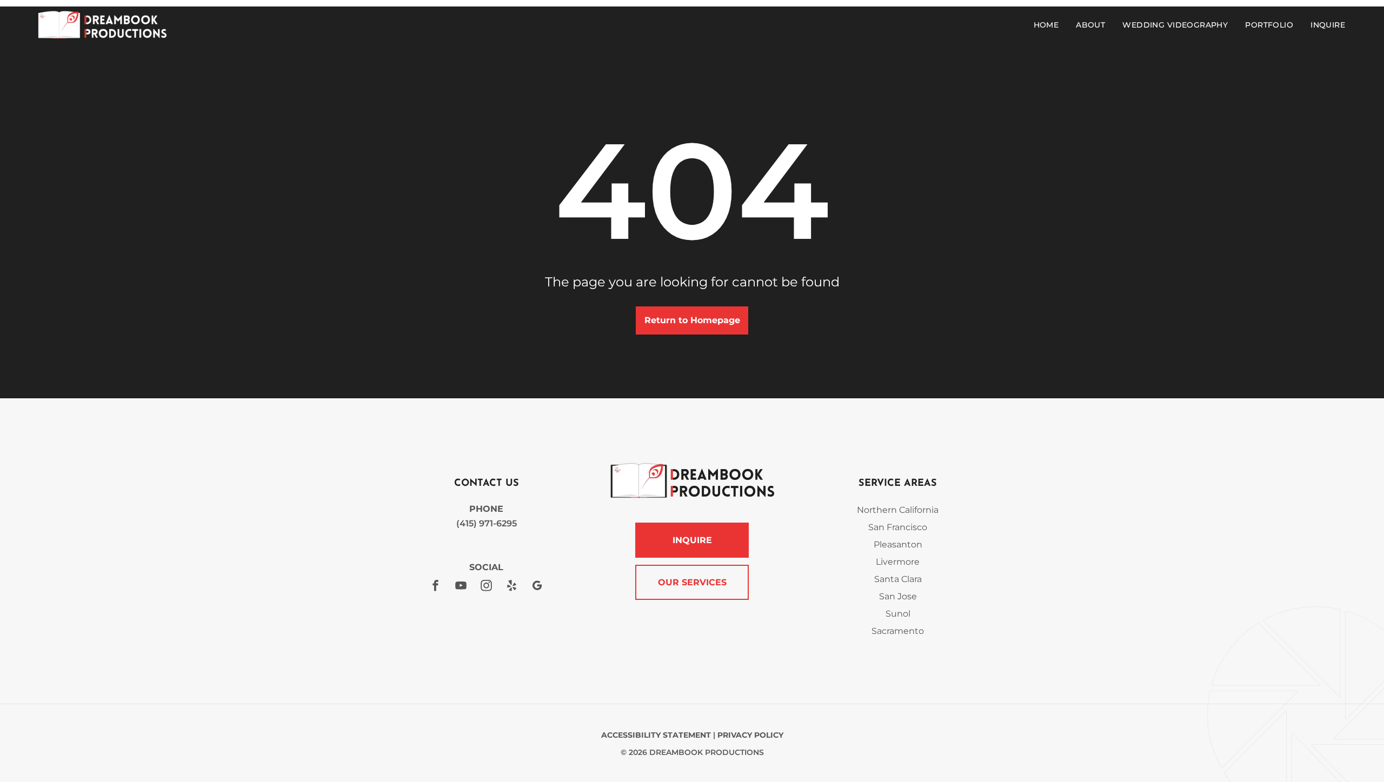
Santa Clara (898, 579)
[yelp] (512, 587)
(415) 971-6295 (486, 523)
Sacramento (897, 631)
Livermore (898, 562)
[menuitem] (1048, 25)
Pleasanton (898, 544)
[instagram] (486, 587)
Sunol (898, 614)
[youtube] (461, 587)
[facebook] (435, 587)
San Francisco (897, 527)
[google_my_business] (537, 587)
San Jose (898, 596)
